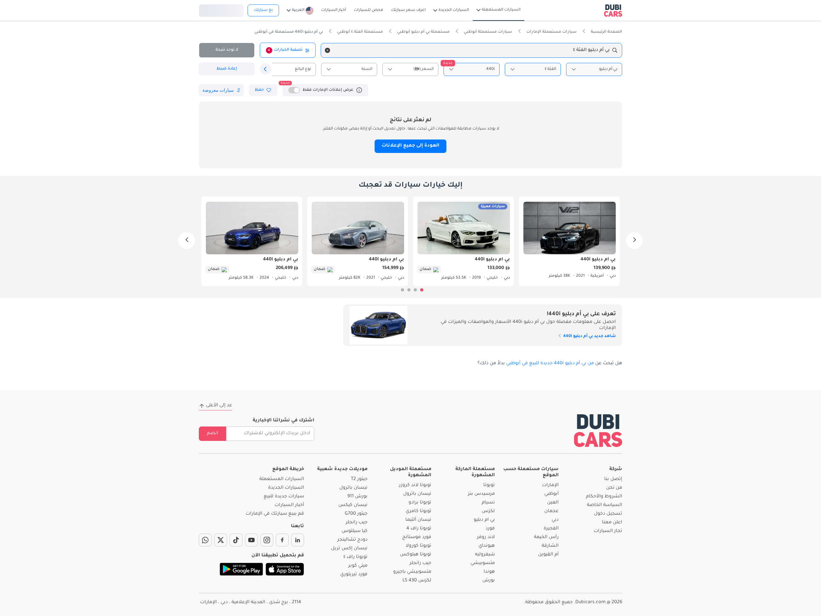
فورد (490, 528)
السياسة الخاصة (604, 505)
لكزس (488, 511)
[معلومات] (359, 90)
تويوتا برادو (420, 502)
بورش (488, 580)
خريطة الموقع (288, 469)
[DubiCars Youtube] (251, 540)
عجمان (551, 511)
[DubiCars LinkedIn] (297, 540)
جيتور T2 (359, 479)
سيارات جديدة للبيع (284, 496)
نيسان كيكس (353, 505)
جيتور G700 (356, 514)
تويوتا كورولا (418, 546)
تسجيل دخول (221, 9)
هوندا (489, 572)
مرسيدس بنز (481, 494)
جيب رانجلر (420, 563)
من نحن (614, 488)
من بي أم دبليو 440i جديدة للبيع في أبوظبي (550, 363)
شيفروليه (485, 554)
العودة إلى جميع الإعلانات (410, 145)
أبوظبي (551, 494)
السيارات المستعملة (281, 479)
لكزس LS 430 (416, 580)
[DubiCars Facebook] (282, 540)
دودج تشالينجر (352, 540)
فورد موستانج (416, 537)
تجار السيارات (608, 531)
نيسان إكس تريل (349, 548)
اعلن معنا (612, 522)
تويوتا (489, 485)
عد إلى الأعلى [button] (219, 405)
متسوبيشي (482, 563)
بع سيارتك (263, 10)
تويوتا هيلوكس (415, 554)
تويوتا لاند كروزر (415, 485)
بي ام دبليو (484, 520)
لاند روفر (486, 537)
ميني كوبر (358, 566)
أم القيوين (548, 554)
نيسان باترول (417, 494)
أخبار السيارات (289, 505)
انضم (212, 433)
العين (553, 502)
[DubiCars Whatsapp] (205, 540)
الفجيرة (551, 528)
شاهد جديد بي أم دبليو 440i (589, 336)
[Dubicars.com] (598, 430)
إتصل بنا (613, 479)
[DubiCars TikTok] (236, 540)
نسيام (488, 502)
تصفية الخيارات (285, 50)
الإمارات (550, 485)
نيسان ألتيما (418, 520)
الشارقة (550, 546)
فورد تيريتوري (354, 574)
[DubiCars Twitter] (220, 540)
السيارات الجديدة (286, 488)
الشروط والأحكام (604, 496)
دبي (555, 520)
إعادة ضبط (226, 69)
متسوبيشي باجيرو (412, 572)
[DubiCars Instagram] (267, 540)
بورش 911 (357, 496)
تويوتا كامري (418, 511)
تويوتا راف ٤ (355, 557)
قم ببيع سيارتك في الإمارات (275, 514)
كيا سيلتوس (355, 531)
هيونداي (486, 546)
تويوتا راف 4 (418, 528)
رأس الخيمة (546, 537)
